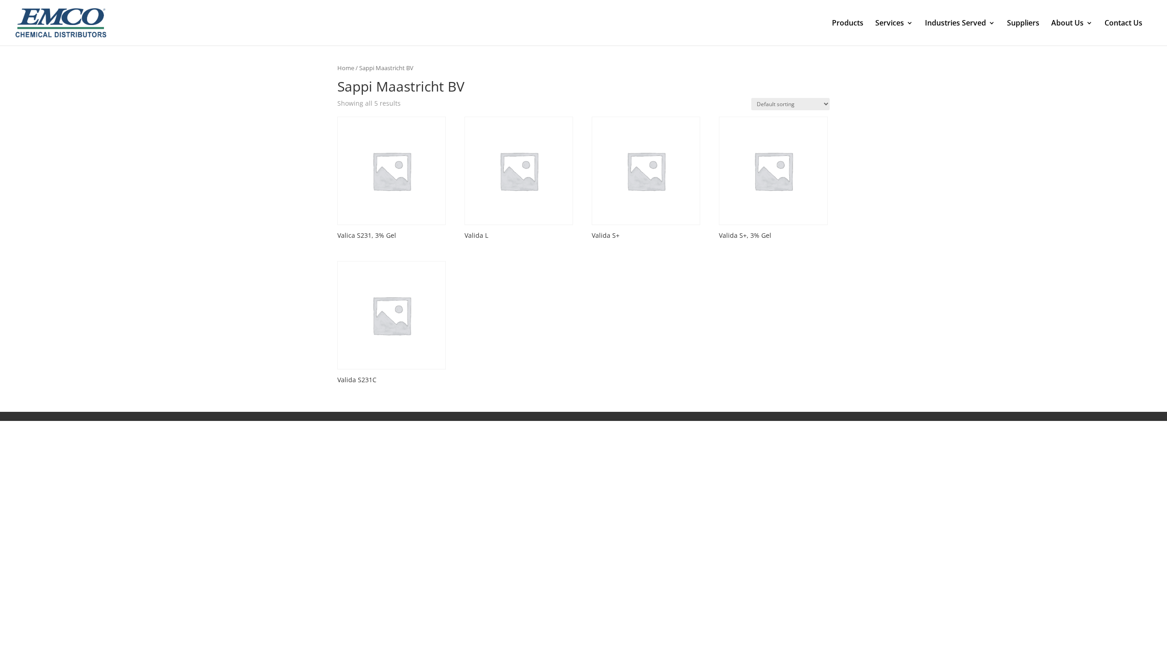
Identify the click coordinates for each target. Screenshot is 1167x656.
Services (889, 24)
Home (345, 68)
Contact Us (1123, 24)
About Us (1067, 24)
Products (847, 24)
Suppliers (1023, 24)
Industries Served (955, 24)
